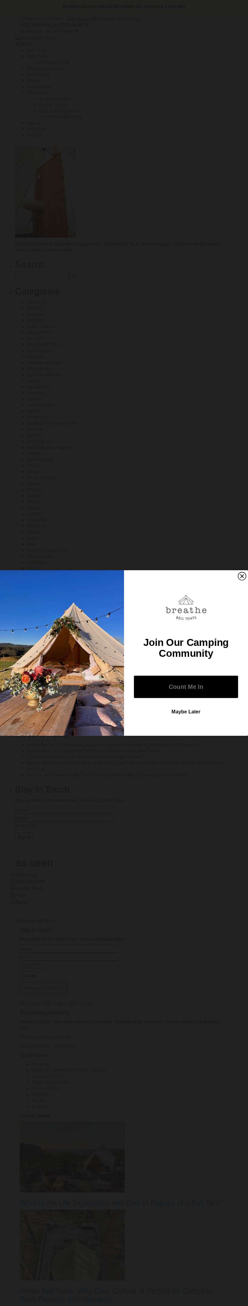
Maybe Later (186, 712)
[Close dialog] (242, 576)
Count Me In (186, 686)
